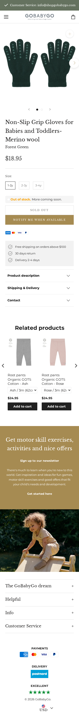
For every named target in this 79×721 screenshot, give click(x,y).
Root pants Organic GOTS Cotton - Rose (53, 379)
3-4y (38, 185)
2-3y (24, 185)
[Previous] (29, 109)
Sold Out (39, 210)
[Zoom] (70, 34)
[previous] (5, 63)
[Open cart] (73, 17)
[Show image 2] (42, 110)
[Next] (50, 109)
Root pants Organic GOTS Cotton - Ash (19, 379)
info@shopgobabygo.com (56, 5)
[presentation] (3, 366)
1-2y (10, 185)
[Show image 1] (37, 110)
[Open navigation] (6, 17)
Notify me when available (39, 219)
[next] (74, 63)
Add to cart (22, 406)
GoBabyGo (42, 699)
